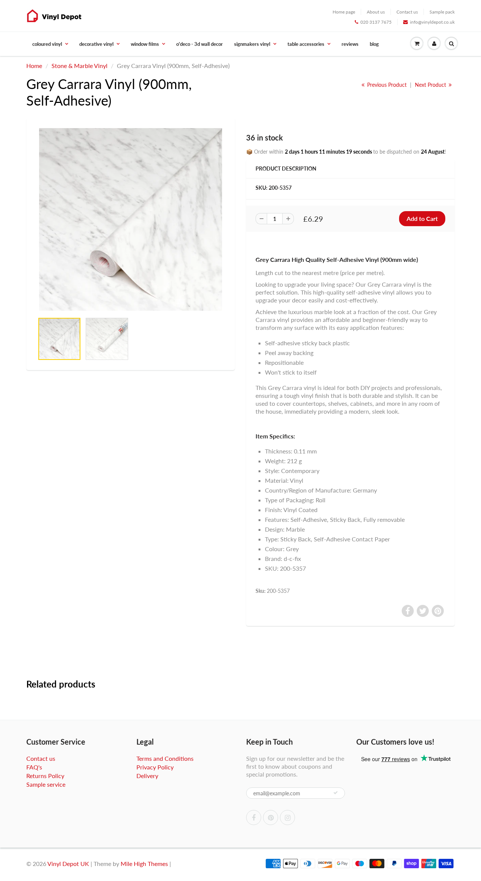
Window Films (145, 44)
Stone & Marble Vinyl (79, 65)
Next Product (431, 85)
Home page (344, 12)
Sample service (45, 784)
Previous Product (386, 85)
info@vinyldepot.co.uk (432, 22)
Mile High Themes (144, 863)
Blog (374, 44)
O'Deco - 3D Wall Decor (199, 44)
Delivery (147, 775)
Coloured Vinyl (47, 44)
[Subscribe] (335, 793)
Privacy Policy (155, 767)
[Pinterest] (270, 817)
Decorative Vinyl (96, 44)
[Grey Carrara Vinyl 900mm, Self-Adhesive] (130, 219)
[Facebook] (253, 817)
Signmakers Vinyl (252, 44)
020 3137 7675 (376, 22)
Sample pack (442, 12)
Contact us (407, 12)
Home (34, 65)
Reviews (350, 44)
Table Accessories (305, 44)
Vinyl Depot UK (68, 863)
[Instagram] (287, 817)
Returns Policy (45, 775)
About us (376, 12)
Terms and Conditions (165, 758)
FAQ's (34, 767)
